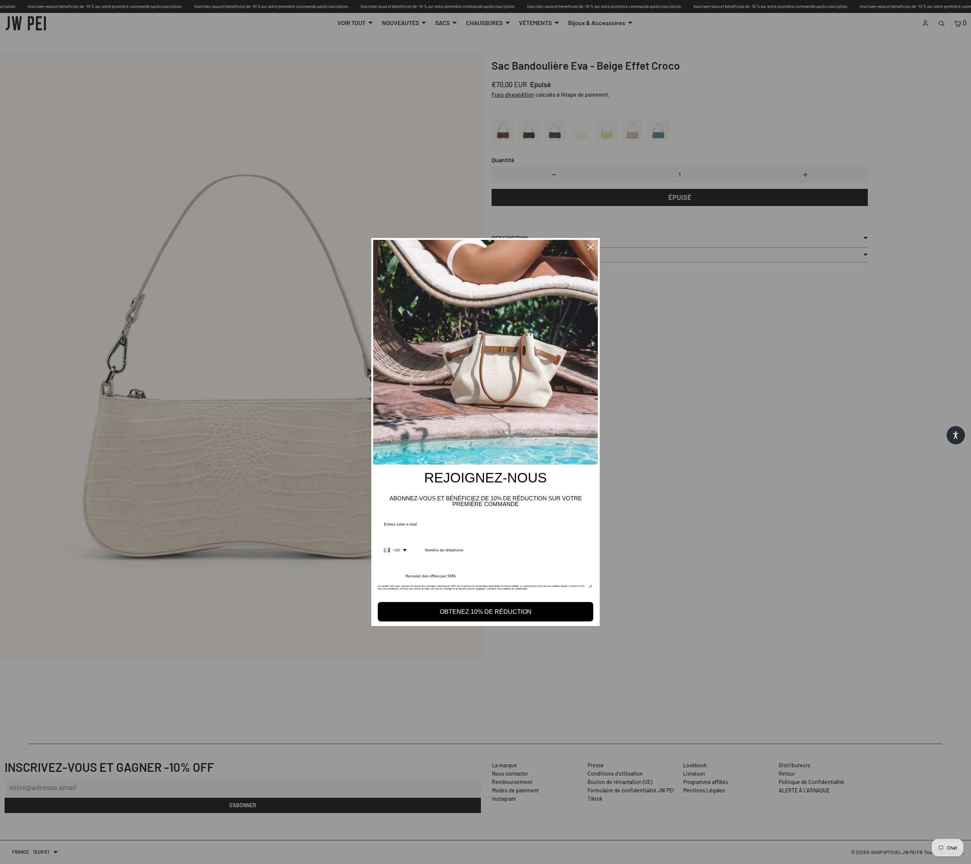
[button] (956, 435)
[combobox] (395, 550)
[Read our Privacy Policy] (590, 588)
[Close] (590, 247)
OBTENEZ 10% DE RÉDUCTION (486, 611)
